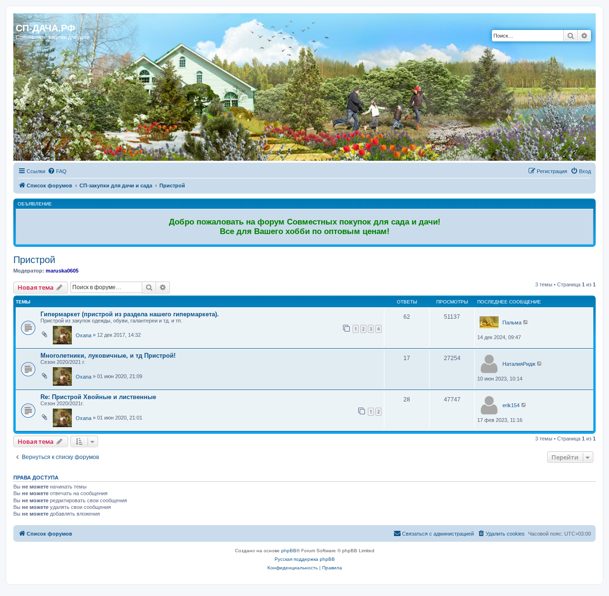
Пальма (511, 322)
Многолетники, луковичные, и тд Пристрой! (108, 355)
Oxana (83, 335)
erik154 (511, 405)
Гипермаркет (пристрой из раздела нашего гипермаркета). (129, 314)
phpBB (288, 550)
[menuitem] (57, 171)
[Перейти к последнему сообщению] (526, 322)
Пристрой (34, 259)
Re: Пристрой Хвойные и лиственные (98, 397)
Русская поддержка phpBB (305, 559)
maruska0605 (62, 271)
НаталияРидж (518, 364)
